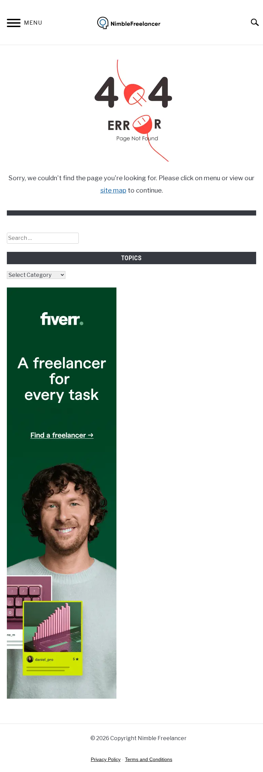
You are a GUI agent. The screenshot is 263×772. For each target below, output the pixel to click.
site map (113, 190)
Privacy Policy (106, 759)
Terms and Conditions (148, 759)
